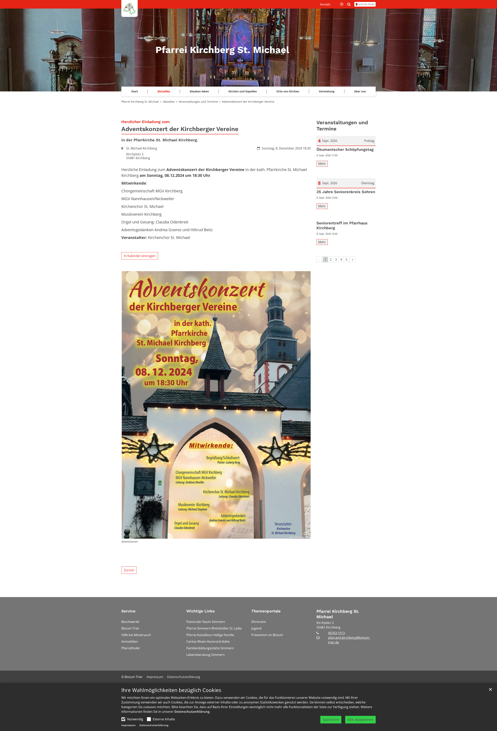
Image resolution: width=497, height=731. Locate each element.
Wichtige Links (200, 611)
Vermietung (327, 91)
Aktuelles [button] (163, 91)
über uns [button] (360, 91)
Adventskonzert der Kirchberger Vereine (248, 101)
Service (128, 611)
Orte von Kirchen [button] (287, 91)
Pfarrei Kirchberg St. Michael (140, 101)
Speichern (331, 719)
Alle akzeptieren (360, 719)
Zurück (129, 570)
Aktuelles (169, 101)
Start (134, 91)
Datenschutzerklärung (191, 711)
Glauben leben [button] (199, 91)
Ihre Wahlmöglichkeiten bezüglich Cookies (171, 690)
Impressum (128, 725)
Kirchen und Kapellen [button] (243, 91)
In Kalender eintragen (140, 256)
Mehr (322, 163)
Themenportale (266, 611)
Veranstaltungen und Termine (198, 101)
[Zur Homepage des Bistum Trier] (365, 4)
